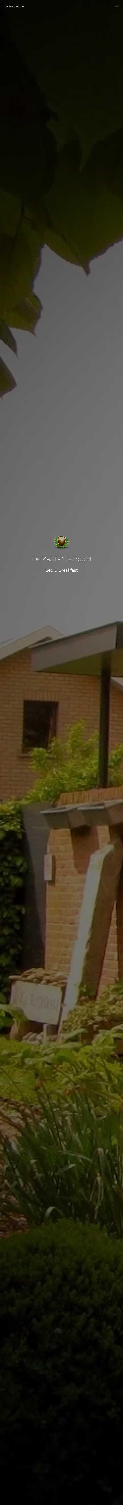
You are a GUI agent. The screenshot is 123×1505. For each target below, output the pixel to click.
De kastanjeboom (14, 6)
